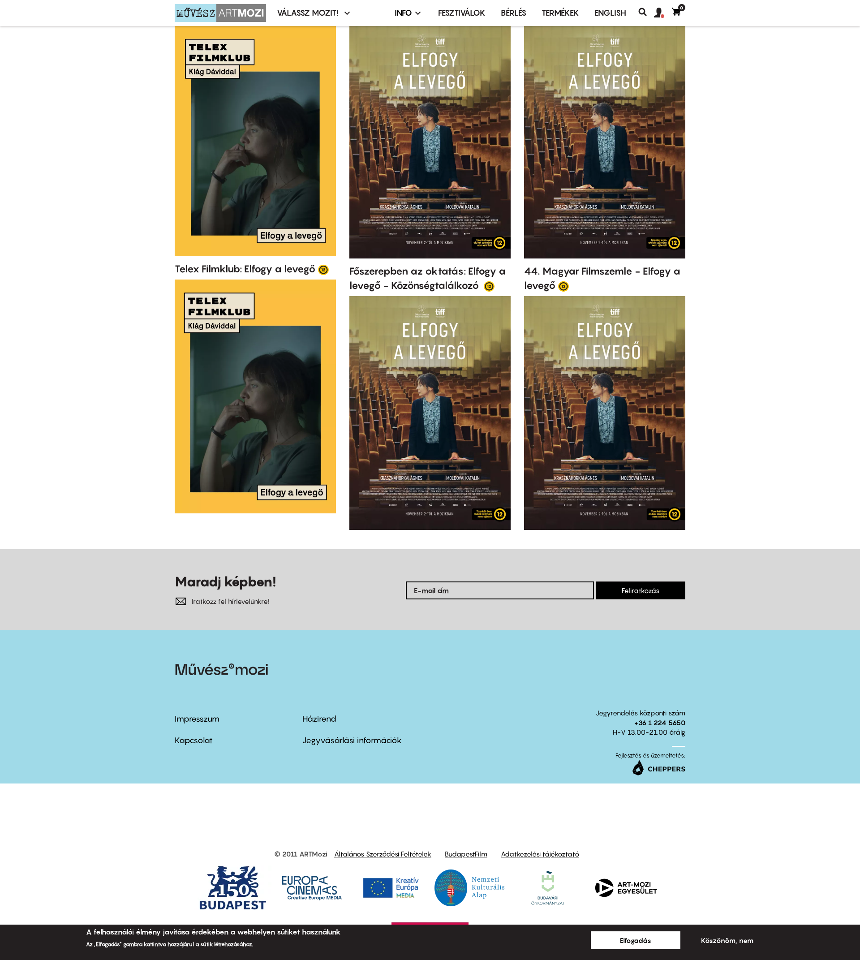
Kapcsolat (194, 740)
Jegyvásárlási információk (352, 740)
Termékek (560, 12)
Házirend (319, 718)
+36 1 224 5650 (659, 723)
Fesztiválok (462, 12)
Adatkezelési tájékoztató (540, 854)
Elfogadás (635, 940)
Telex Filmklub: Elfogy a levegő (245, 269)
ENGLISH (610, 12)
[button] (663, 13)
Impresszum (197, 718)
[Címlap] (220, 13)
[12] (323, 269)
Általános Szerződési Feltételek (382, 854)
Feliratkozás (640, 590)
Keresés (646, 12)
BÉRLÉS (513, 12)
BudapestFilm (466, 854)
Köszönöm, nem (727, 940)
